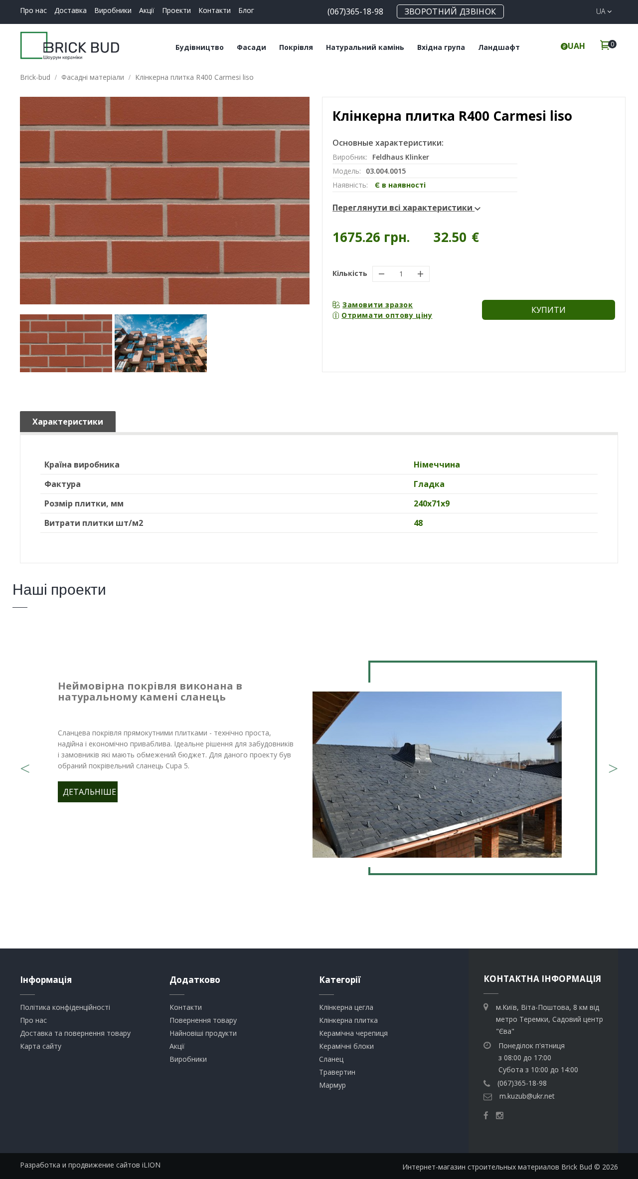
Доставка (70, 10)
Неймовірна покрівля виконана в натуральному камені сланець (150, 691)
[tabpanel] (319, 775)
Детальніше (89, 791)
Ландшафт (499, 47)
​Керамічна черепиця (353, 1033)
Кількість (349, 273)
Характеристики (67, 421)
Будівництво (199, 47)
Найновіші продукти (203, 1033)
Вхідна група (441, 47)
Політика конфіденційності (65, 1007)
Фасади (251, 47)
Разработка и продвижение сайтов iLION (90, 1165)
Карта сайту (40, 1046)
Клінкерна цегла (346, 1007)
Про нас (33, 10)
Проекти (176, 10)
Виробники (113, 10)
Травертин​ (337, 1072)
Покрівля (296, 47)
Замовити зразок (377, 304)
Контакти (214, 10)
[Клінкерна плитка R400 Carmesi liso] (66, 343)
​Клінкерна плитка (348, 1020)
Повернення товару (203, 1020)
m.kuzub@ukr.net (527, 1096)
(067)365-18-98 (355, 11)
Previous (25, 762)
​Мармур (332, 1085)
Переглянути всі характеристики (403, 207)
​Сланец (331, 1059)
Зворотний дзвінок (450, 11)
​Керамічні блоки (346, 1046)
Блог (246, 10)
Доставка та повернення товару (75, 1033)
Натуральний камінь (365, 47)
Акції (147, 10)
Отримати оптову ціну (386, 315)
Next (613, 762)
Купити (548, 309)
